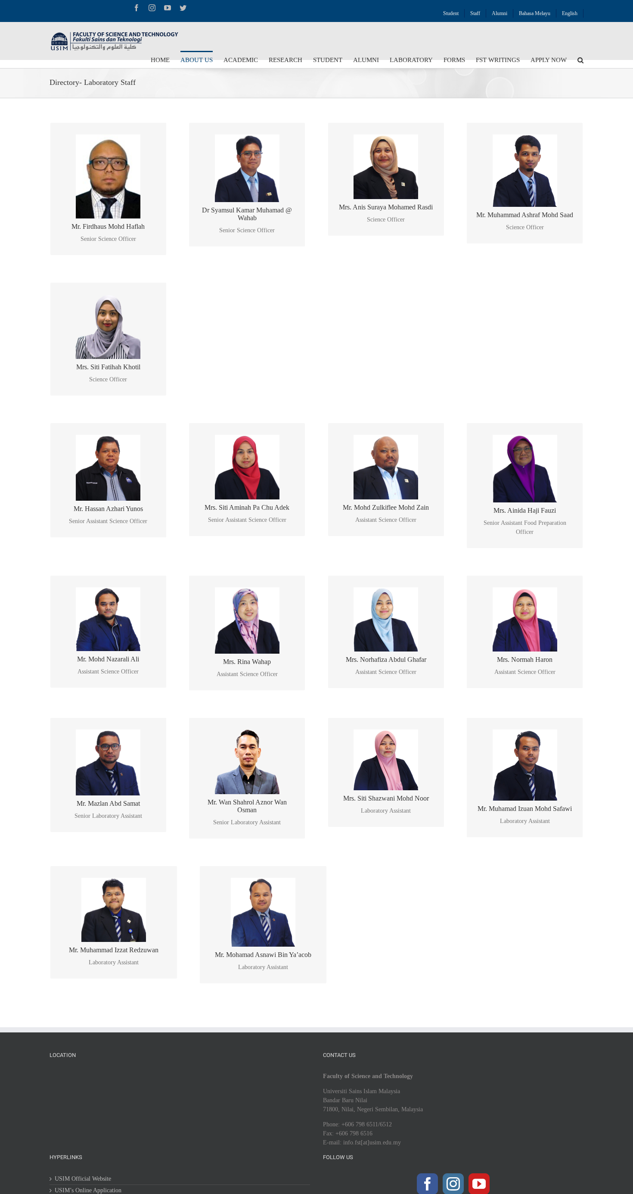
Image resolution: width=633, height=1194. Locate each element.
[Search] (580, 59)
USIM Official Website (83, 1178)
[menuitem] (451, 11)
